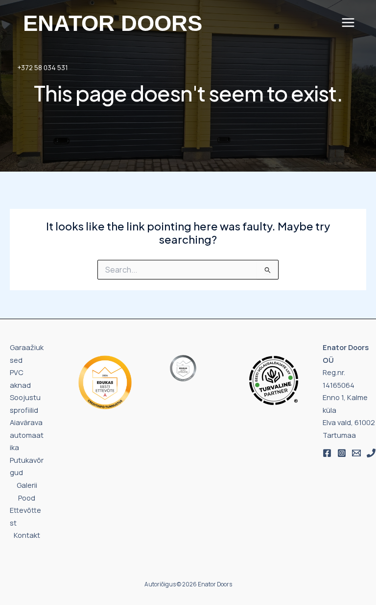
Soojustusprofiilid (25, 403)
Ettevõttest (25, 516)
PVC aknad (20, 378)
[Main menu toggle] (348, 22)
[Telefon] (371, 453)
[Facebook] (327, 453)
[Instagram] (341, 453)
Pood (26, 498)
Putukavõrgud (27, 466)
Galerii (27, 485)
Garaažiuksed (27, 353)
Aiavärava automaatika (27, 434)
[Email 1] (356, 453)
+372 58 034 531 (42, 67)
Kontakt (27, 535)
